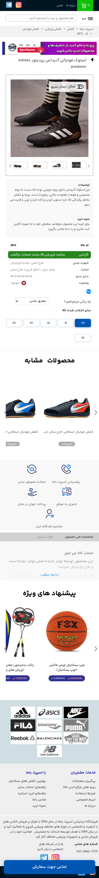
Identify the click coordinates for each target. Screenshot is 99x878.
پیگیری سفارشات (84, 781)
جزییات (67, 444)
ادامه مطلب (50, 575)
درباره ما (71, 5)
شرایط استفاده (85, 793)
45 (82, 338)
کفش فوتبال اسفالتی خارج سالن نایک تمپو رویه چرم (66, 432)
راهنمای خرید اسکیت (31, 793)
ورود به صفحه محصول (67, 687)
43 (31, 323)
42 (48, 323)
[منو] (90, 19)
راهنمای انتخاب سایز (32, 787)
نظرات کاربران (45, 537)
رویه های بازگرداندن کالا (79, 787)
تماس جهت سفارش (49, 867)
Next (88, 167)
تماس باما (39, 799)
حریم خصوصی (86, 799)
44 (14, 323)
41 (65, 323)
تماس (59, 5)
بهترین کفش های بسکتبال (27, 781)
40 (83, 323)
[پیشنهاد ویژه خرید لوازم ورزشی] (49, 593)
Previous (10, 167)
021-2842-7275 (87, 851)
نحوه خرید (39, 805)
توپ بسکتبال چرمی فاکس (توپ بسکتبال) (67, 668)
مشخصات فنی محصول (79, 537)
